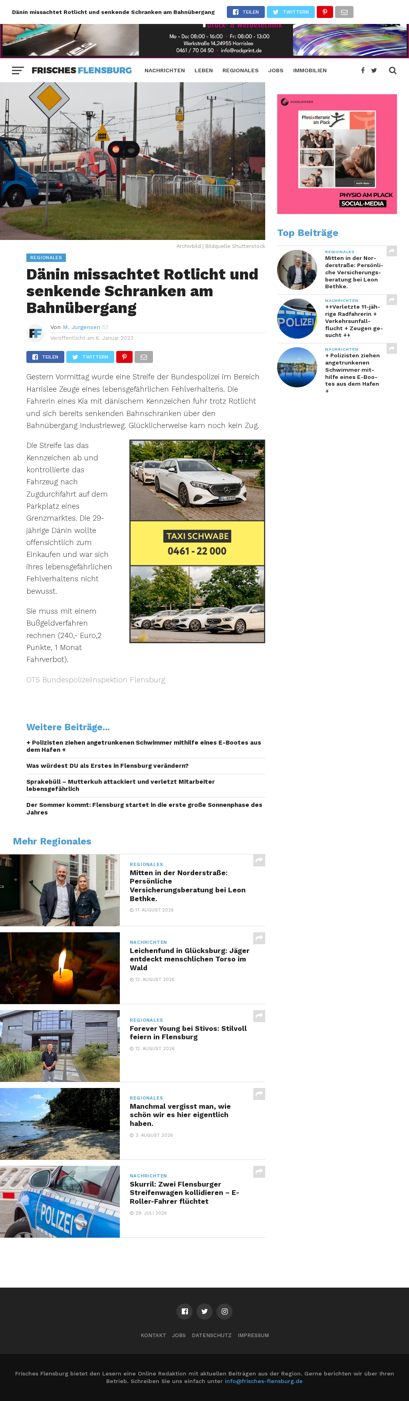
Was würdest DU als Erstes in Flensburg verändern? (107, 765)
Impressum (253, 1335)
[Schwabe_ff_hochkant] (197, 640)
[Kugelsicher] (337, 212)
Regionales (240, 70)
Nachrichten (165, 70)
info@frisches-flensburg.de (264, 1381)
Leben (204, 70)
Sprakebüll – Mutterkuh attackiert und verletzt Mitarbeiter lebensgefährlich (120, 785)
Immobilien (310, 70)
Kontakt (153, 1335)
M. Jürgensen (81, 327)
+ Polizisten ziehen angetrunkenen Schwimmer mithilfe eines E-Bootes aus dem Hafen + (143, 746)
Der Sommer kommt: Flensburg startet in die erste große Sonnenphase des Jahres (144, 808)
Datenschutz (212, 1335)
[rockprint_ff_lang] (204, 55)
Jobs (276, 70)
